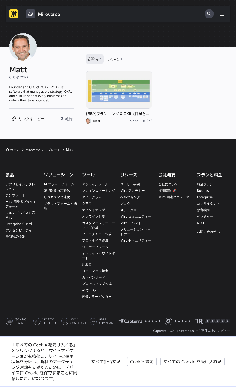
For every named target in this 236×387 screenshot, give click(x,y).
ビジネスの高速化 (57, 197)
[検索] (209, 13)
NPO (200, 223)
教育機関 (203, 210)
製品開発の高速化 (57, 191)
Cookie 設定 (142, 362)
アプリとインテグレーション (22, 186)
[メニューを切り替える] (222, 13)
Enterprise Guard (19, 224)
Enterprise (205, 197)
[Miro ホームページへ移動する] (13, 13)
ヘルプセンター (131, 197)
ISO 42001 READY (21, 321)
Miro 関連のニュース (174, 197)
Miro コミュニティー (135, 216)
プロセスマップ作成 (97, 284)
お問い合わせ (206, 232)
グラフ (87, 203)
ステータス (128, 210)
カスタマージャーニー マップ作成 (98, 225)
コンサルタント (208, 203)
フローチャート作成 (97, 234)
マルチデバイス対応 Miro (20, 215)
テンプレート (15, 195)
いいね (114, 59)
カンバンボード (93, 277)
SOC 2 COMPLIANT (78, 321)
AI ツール (89, 290)
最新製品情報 (15, 237)
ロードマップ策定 (95, 271)
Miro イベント (131, 223)
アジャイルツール (95, 184)
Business (203, 191)
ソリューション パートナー (135, 231)
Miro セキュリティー (135, 240)
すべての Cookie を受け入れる (192, 362)
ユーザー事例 (130, 184)
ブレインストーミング (98, 191)
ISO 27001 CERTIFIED (49, 321)
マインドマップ (93, 210)
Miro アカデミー (132, 191)
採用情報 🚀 (167, 191)
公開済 (94, 59)
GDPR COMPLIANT (107, 321)
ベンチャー (205, 216)
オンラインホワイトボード (98, 255)
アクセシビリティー (20, 230)
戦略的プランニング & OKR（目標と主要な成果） (119, 113)
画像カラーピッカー (97, 297)
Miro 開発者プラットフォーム (21, 204)
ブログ (125, 203)
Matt (96, 121)
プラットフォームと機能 (60, 205)
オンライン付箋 (93, 216)
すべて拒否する (106, 362)
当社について (168, 184)
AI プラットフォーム (59, 184)
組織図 (87, 264)
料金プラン (205, 184)
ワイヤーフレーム (95, 247)
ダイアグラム (92, 197)
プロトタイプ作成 (95, 240)
